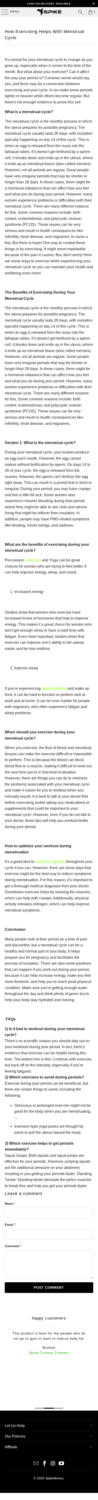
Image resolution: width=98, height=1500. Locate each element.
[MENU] (2, 12)
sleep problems (55, 688)
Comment (13, 1246)
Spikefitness (54, 1478)
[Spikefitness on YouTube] (61, 1463)
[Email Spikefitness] (36, 1463)
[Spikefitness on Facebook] (44, 1463)
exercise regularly (50, 862)
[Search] (80, 12)
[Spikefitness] (49, 12)
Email (10, 1225)
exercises (33, 560)
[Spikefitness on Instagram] (53, 1463)
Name (10, 1203)
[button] (49, 1107)
